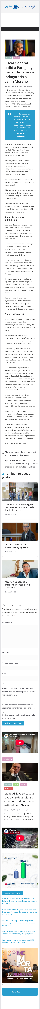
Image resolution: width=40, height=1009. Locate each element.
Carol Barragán (24, 810)
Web (4, 673)
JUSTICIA (16, 785)
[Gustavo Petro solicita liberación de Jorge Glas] (20, 524)
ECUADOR (8, 58)
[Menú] (4, 29)
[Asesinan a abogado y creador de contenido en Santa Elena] (20, 561)
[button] (2, 984)
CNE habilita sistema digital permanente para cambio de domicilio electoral (19, 507)
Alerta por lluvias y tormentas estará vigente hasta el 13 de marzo (20, 453)
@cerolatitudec (16, 992)
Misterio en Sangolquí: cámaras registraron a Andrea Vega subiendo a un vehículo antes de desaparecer (18, 922)
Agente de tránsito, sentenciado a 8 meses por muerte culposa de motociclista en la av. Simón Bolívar (20, 463)
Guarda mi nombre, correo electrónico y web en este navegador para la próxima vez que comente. (18, 691)
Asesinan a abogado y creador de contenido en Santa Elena (17, 584)
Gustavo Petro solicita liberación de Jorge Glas (17, 546)
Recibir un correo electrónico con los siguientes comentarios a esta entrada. (18, 706)
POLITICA (16, 58)
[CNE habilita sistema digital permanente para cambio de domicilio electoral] (20, 484)
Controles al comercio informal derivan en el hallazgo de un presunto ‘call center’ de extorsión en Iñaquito (19, 901)
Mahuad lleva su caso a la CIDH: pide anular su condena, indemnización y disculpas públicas (19, 799)
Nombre (6, 652)
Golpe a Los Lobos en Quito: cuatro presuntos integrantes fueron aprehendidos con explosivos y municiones (19, 912)
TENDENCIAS (8, 789)
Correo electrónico (11, 663)
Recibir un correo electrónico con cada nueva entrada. (18, 717)
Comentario (8, 622)
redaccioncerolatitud (25, 86)
